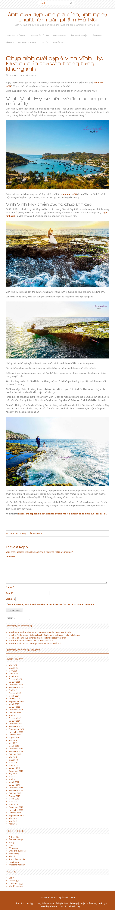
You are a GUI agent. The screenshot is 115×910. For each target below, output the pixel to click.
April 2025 (13, 690)
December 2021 (16, 709)
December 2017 (16, 771)
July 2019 (13, 740)
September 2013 (16, 815)
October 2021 (15, 712)
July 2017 (13, 773)
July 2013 (13, 818)
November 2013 (16, 810)
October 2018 (15, 754)
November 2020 (16, 726)
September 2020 (16, 729)
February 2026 (15, 679)
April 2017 (13, 779)
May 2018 (13, 762)
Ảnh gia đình (59, 35)
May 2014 (13, 801)
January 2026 (14, 682)
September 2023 (16, 701)
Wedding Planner (27, 42)
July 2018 (13, 757)
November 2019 (16, 732)
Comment (11, 556)
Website (10, 598)
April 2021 (13, 715)
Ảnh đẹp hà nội (60, 897)
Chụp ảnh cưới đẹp (15, 35)
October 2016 (15, 793)
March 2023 (14, 704)
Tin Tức (44, 42)
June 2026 (13, 668)
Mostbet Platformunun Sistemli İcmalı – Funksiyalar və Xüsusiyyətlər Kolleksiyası (45, 635)
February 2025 (15, 693)
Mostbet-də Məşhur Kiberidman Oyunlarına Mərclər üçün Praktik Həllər (40, 632)
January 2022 (14, 707)
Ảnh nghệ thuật (79, 35)
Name (10, 587)
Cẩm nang (97, 35)
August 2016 (14, 796)
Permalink (37, 533)
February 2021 (15, 718)
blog (11, 845)
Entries (14, 880)
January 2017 (14, 785)
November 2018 (16, 751)
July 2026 (13, 665)
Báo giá (10, 42)
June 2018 (13, 760)
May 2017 (13, 776)
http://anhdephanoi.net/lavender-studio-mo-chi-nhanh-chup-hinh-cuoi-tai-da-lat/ (62, 513)
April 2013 (13, 823)
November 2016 (16, 790)
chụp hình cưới (69, 194)
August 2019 (14, 737)
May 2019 (13, 743)
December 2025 (16, 684)
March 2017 (14, 782)
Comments (16, 883)
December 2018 (16, 748)
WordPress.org (16, 886)
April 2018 (13, 765)
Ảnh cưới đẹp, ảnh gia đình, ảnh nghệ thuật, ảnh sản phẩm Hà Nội (57, 17)
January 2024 (14, 698)
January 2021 (14, 721)
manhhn (32, 75)
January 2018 (14, 768)
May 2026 (13, 670)
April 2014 (13, 804)
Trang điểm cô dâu (39, 35)
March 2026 (14, 676)
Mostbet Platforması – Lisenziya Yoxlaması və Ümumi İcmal (35, 643)
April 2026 (13, 673)
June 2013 (13, 821)
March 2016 (14, 798)
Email (9, 593)
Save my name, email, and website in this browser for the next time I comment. (51, 604)
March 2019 (14, 746)
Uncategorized (15, 862)
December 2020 (16, 723)
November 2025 (16, 687)
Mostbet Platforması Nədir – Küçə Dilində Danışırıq (31, 640)
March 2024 (14, 695)
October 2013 (15, 812)
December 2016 (16, 787)
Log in (11, 877)
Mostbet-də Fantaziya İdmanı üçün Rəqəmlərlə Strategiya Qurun (37, 637)
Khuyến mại (58, 42)
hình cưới (11, 215)
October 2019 (15, 734)
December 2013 (16, 807)
